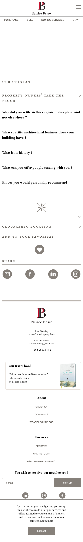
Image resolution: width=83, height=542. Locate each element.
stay (76, 19)
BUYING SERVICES (52, 19)
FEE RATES (41, 446)
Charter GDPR (41, 453)
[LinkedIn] (53, 273)
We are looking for (41, 422)
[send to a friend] (7, 273)
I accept (41, 530)
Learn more (46, 520)
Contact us (41, 414)
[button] (41, 94)
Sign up (67, 482)
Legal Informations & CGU (41, 461)
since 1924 (41, 406)
